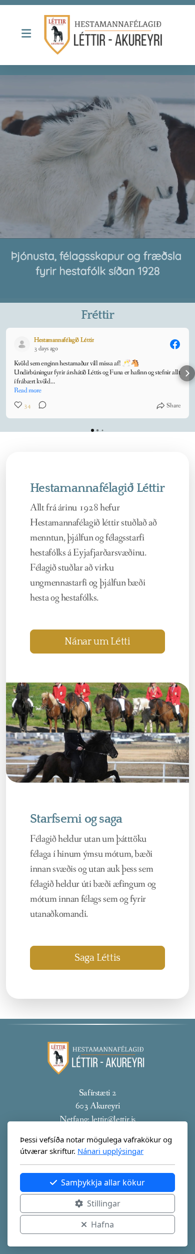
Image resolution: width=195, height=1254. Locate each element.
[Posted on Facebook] (175, 344)
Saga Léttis (97, 957)
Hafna (102, 1224)
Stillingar (103, 1203)
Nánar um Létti (97, 641)
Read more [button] (28, 390)
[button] (8, 373)
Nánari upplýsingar (111, 1151)
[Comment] (39, 406)
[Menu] (26, 35)
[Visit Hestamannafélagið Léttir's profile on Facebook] (24, 344)
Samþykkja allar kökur (103, 1182)
